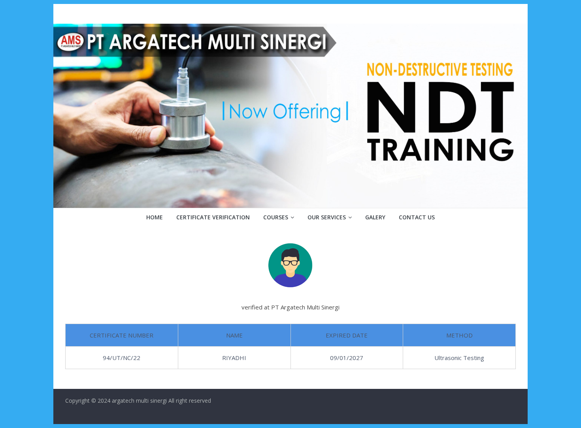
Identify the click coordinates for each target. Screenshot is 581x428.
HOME (154, 217)
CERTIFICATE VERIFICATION (213, 217)
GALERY (375, 217)
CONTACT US (417, 217)
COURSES (275, 217)
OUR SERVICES (326, 217)
